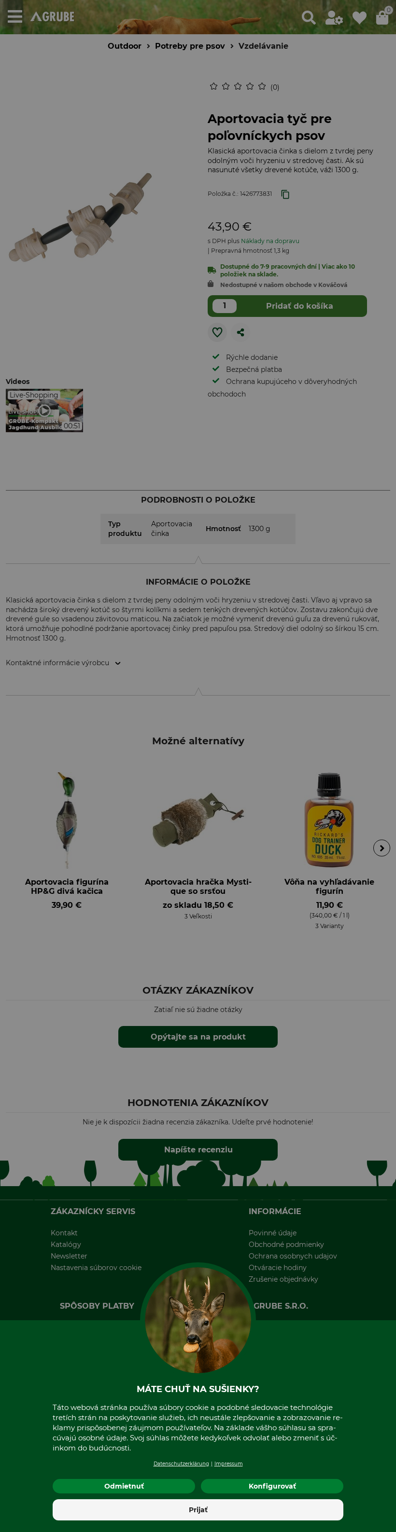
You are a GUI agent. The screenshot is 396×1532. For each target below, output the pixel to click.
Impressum (228, 1464)
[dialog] (198, 766)
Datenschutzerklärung (181, 1464)
